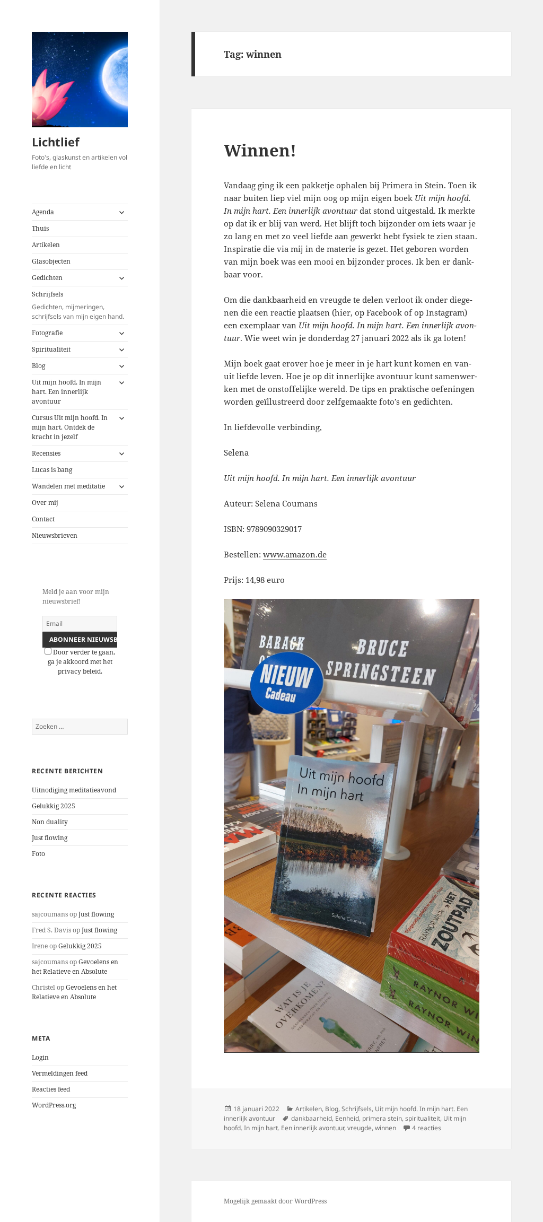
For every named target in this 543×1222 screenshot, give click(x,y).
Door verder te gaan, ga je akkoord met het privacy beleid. (82, 662)
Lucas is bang (52, 469)
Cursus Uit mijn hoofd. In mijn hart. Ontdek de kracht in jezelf (70, 427)
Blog (38, 365)
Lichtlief (56, 142)
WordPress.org (54, 1105)
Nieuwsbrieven (54, 535)
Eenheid (347, 1118)
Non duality (50, 821)
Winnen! (260, 150)
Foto (38, 853)
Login (40, 1057)
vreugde (359, 1127)
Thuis (40, 228)
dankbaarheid (311, 1118)
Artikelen (46, 244)
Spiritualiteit (51, 349)
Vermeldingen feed (59, 1073)
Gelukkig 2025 (53, 805)
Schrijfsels (78, 305)
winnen (385, 1127)
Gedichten (47, 277)
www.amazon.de (295, 554)
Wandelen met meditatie (68, 486)
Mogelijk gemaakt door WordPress (275, 1201)
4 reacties (426, 1127)
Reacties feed (51, 1089)
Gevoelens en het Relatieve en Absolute (75, 966)
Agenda (43, 211)
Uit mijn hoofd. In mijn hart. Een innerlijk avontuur (66, 392)
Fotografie (47, 332)
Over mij (45, 502)
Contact (43, 518)
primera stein (382, 1118)
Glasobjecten (51, 261)
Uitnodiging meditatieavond (74, 790)
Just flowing (49, 837)
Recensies (46, 453)
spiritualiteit (422, 1118)
